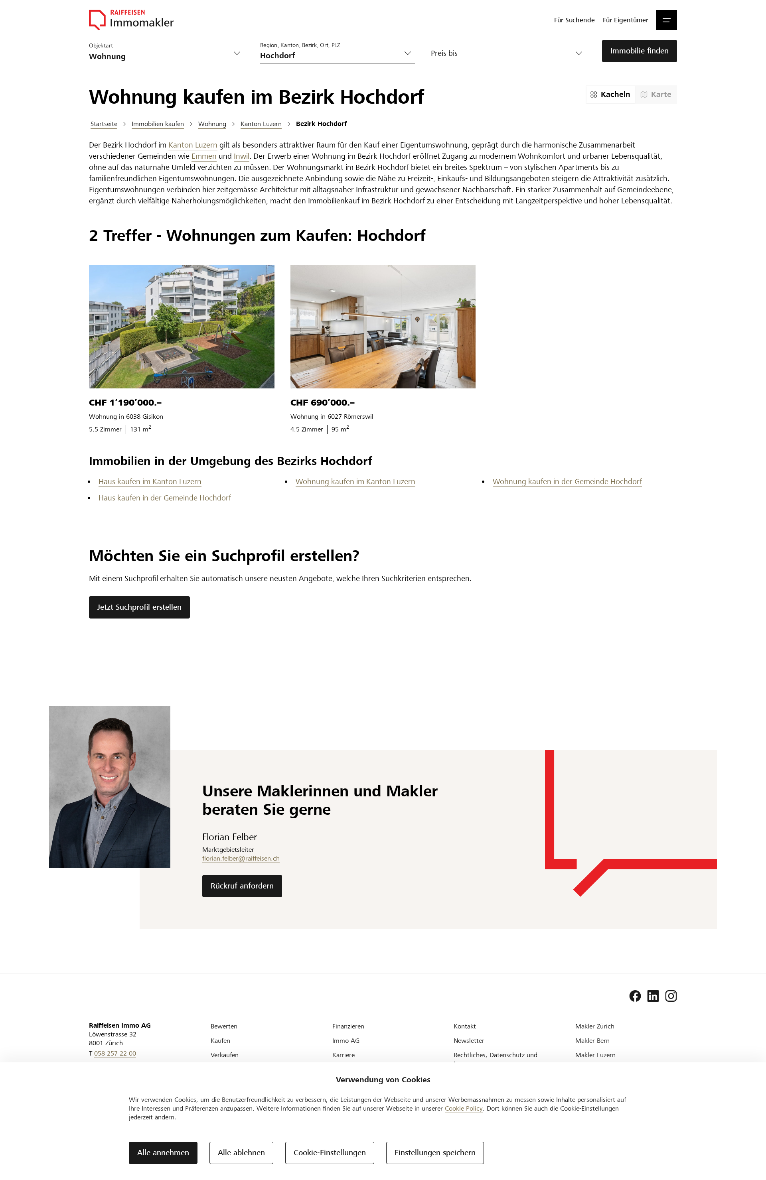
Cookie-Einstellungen (330, 1152)
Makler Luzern (595, 1055)
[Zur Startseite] (131, 20)
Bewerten (224, 1026)
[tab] (610, 94)
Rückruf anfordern (242, 885)
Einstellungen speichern (435, 1152)
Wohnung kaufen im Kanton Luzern (355, 481)
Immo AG (345, 1040)
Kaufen (220, 1040)
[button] (666, 20)
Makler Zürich (594, 1026)
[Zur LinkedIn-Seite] (653, 996)
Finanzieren (348, 1026)
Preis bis (444, 53)
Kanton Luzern (192, 145)
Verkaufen (225, 1055)
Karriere (343, 1055)
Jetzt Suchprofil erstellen (139, 607)
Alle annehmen (163, 1152)
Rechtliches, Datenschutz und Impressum (495, 1059)
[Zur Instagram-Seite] (671, 996)
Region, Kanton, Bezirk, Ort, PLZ (300, 44)
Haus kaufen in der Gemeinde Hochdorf (165, 497)
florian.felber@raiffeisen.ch (241, 858)
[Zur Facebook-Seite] (635, 996)
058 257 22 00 (115, 1053)
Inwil (241, 156)
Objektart (101, 45)
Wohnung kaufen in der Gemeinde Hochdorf (567, 481)
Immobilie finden (639, 50)
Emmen (204, 156)
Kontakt (465, 1026)
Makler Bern (592, 1040)
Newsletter (469, 1040)
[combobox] (331, 55)
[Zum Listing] (181, 326)
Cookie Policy (464, 1108)
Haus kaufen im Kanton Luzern (150, 481)
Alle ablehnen (241, 1152)
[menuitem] (574, 20)
